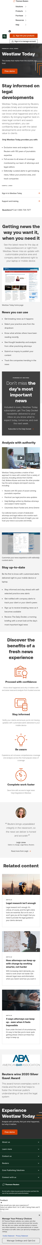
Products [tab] (19, 11)
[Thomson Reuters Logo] (21, 1)
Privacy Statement (21, 1236)
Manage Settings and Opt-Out (21, 1240)
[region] (21, 1228)
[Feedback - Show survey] (1, 1202)
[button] (21, 1142)
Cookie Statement (8, 1236)
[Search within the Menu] (4, 36)
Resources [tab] (20, 20)
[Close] (39, 1215)
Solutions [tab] (19, 7)
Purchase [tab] (19, 16)
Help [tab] (17, 25)
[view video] (21, 458)
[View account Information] (10, 31)
